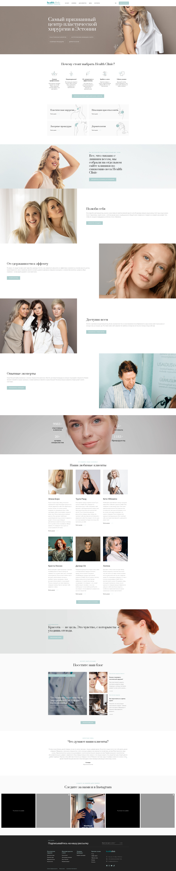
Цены (90, 3)
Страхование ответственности (71, 868)
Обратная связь (94, 857)
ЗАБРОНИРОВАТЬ (124, 3)
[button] (116, 3)
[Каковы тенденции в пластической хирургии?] (98, 682)
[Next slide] (127, 757)
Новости (122, 673)
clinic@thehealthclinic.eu (113, 861)
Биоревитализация (65, 861)
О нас (92, 853)
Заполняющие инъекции (67, 857)
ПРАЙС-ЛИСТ (94, 855)
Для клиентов (82, 3)
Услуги (67, 3)
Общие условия (62, 868)
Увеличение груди (50, 855)
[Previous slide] (49, 757)
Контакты (97, 3)
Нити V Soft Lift (65, 859)
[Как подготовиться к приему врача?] (98, 704)
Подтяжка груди (50, 857)
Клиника (74, 3)
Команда (93, 859)
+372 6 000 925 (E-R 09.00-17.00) (115, 859)
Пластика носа (50, 861)
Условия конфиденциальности (52, 868)
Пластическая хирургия (114, 673)
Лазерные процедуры (81, 855)
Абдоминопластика (51, 859)
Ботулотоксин (65, 855)
